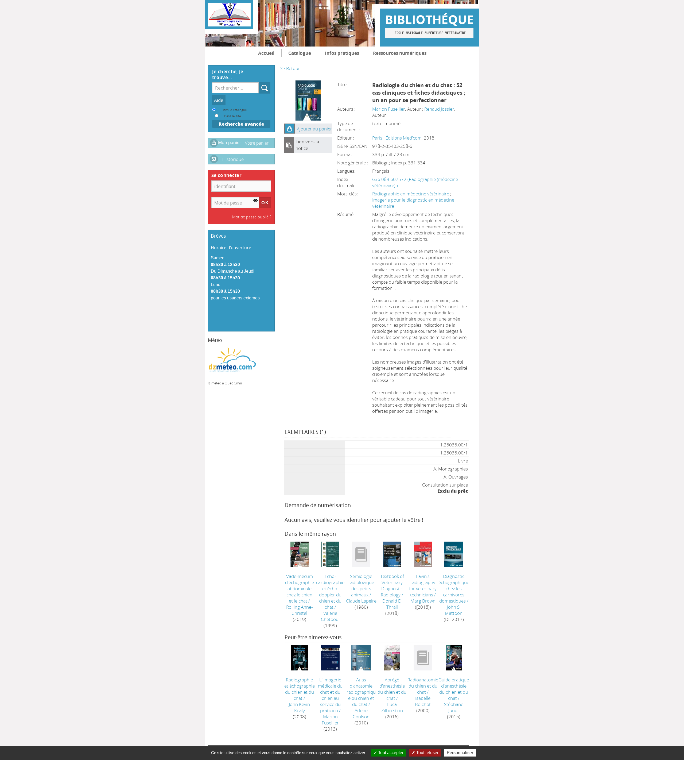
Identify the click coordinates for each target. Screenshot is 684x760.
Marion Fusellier (388, 109)
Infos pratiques (342, 53)
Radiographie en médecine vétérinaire (411, 194)
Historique (233, 159)
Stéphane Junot (453, 707)
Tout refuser (426, 752)
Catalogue (299, 53)
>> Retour (290, 68)
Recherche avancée (241, 124)
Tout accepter (390, 752)
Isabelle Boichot (423, 701)
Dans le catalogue (234, 110)
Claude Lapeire (361, 601)
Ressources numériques (399, 53)
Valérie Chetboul (330, 616)
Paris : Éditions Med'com (397, 138)
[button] (289, 128)
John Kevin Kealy (299, 707)
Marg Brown (423, 601)
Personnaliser (460, 752)
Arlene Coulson (361, 713)
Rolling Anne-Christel (299, 610)
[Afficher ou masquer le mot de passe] (255, 200)
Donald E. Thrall (392, 604)
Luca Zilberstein (392, 707)
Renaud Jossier (439, 109)
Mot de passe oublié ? (251, 216)
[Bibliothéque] (229, 14)
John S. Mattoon (454, 610)
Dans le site (232, 116)
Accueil (266, 53)
